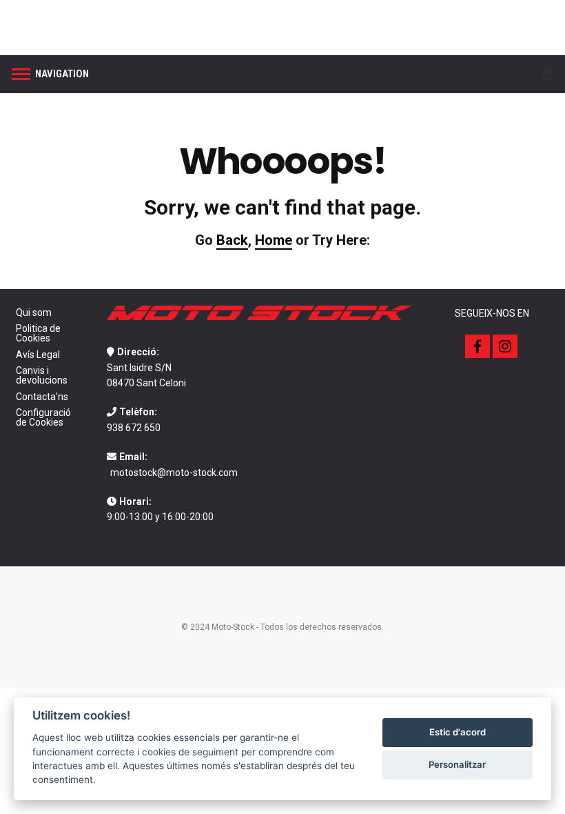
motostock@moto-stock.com (174, 472)
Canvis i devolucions (42, 375)
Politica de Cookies (38, 333)
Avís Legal (38, 354)
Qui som (34, 312)
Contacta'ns (42, 396)
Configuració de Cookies (43, 417)
